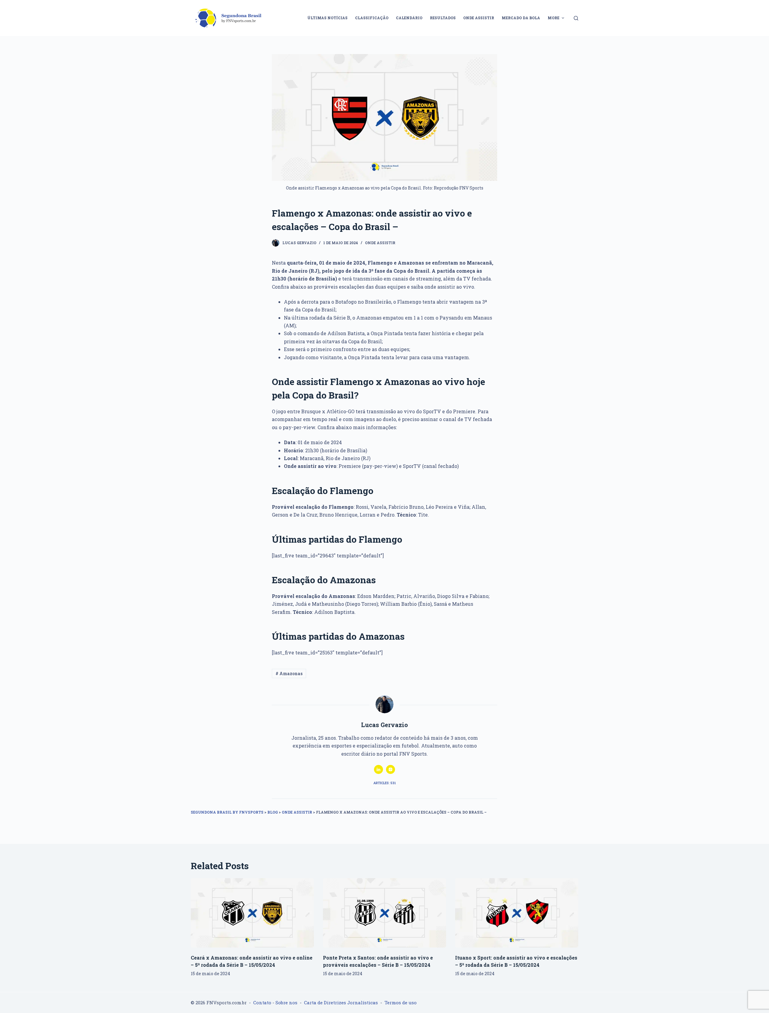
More (553, 17)
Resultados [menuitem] (443, 17)
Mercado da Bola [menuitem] (521, 17)
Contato (262, 1002)
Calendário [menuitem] (409, 17)
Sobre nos (286, 1002)
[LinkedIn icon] (378, 769)
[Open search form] (576, 18)
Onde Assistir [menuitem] (478, 17)
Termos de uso (400, 1002)
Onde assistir (380, 242)
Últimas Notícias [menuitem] (327, 17)
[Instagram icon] (390, 769)
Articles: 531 (384, 783)
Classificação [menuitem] (371, 17)
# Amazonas (288, 673)
